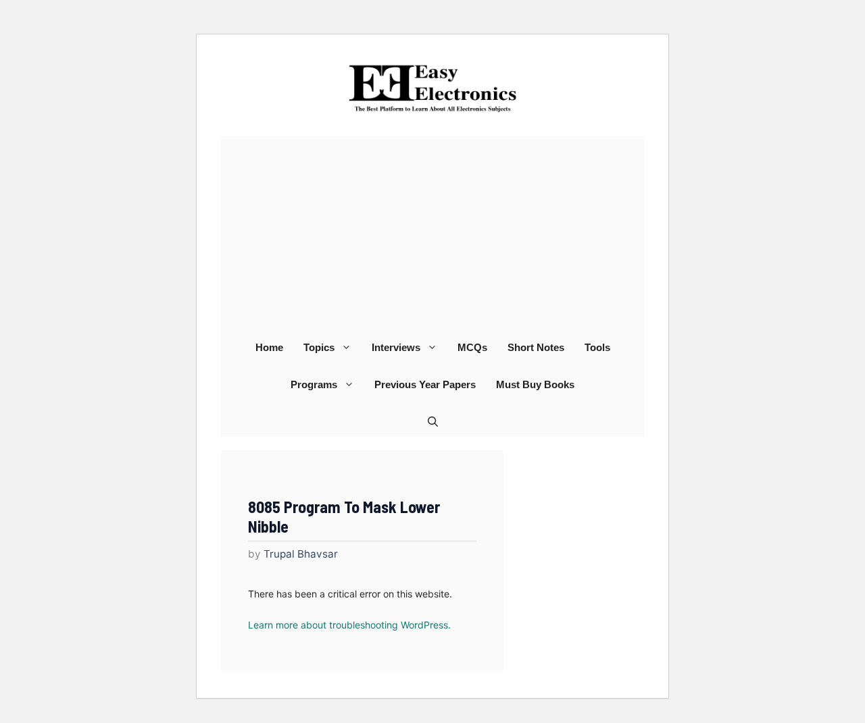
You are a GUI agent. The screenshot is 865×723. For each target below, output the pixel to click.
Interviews (396, 347)
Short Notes (536, 347)
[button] (433, 421)
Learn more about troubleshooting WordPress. (349, 625)
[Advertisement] (432, 230)
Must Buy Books (535, 384)
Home (269, 347)
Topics (319, 347)
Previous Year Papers (425, 384)
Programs (314, 384)
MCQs (472, 347)
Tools (597, 347)
